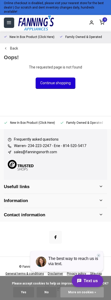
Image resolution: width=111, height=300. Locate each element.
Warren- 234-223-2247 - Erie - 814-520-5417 (50, 146)
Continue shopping (55, 83)
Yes (23, 292)
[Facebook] (55, 237)
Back (14, 48)
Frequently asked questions (36, 139)
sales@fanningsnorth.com (35, 152)
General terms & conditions (24, 273)
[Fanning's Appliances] (36, 22)
